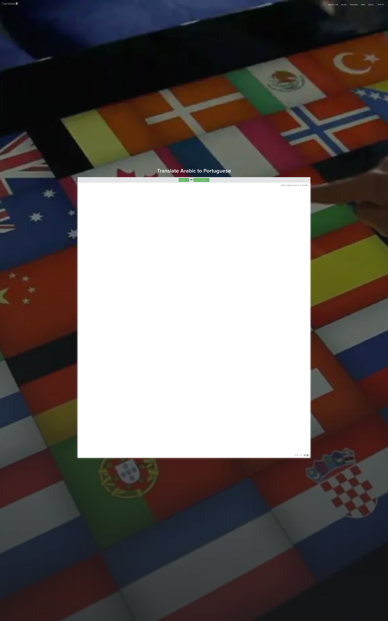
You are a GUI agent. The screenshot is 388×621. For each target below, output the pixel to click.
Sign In (381, 4)
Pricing (354, 5)
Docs (371, 5)
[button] (295, 455)
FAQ (363, 5)
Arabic (183, 180)
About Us (333, 5)
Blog (344, 5)
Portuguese (200, 180)
